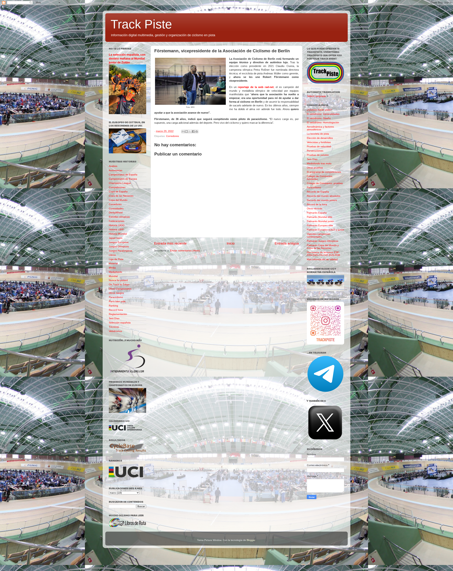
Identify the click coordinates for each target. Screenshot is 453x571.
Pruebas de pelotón (318, 155)
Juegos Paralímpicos (120, 250)
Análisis (113, 166)
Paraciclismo (116, 297)
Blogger (251, 540)
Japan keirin (115, 238)
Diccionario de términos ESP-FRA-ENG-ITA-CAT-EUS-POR (323, 254)
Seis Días (114, 318)
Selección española (120, 322)
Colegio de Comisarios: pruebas (325, 183)
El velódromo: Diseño (319, 118)
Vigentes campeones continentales (318, 235)
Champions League (120, 183)
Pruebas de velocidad (319, 146)
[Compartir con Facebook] (193, 131)
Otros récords (314, 208)
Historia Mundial (118, 233)
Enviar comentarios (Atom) (185, 250)
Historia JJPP (116, 229)
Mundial (113, 276)
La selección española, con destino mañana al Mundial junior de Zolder (127, 58)
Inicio (231, 243)
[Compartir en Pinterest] (196, 131)
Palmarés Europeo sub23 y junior (325, 229)
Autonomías (115, 170)
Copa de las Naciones (121, 196)
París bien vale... (118, 301)
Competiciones (117, 187)
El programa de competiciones (324, 172)
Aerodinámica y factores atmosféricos (320, 128)
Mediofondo (115, 272)
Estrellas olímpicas (119, 217)
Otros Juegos (116, 293)
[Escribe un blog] (186, 131)
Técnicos (114, 327)
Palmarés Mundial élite (319, 217)
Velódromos (115, 331)
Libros (112, 255)
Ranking (113, 305)
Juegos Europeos (118, 242)
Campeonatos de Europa (123, 179)
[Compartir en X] (190, 131)
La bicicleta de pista (318, 134)
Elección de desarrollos (320, 138)
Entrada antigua (287, 243)
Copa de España (118, 191)
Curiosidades (116, 208)
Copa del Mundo (118, 200)
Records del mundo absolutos (323, 196)
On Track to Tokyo (119, 284)
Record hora (116, 310)
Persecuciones (315, 150)
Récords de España (318, 191)
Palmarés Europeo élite (320, 225)
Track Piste (141, 24)
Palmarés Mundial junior (320, 221)
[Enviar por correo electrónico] (183, 131)
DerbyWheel (116, 212)
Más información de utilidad (322, 259)
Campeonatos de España (123, 174)
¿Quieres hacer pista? (319, 109)
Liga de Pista (116, 259)
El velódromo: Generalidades (323, 114)
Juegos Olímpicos (119, 246)
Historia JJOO (116, 225)
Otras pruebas (315, 167)
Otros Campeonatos (120, 288)
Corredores (172, 136)
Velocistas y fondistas (319, 142)
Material (113, 263)
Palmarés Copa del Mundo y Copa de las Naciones (323, 246)
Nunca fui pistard (118, 280)
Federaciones (116, 221)
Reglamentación (118, 314)
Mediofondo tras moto (319, 163)
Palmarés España (317, 212)
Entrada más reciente (170, 243)
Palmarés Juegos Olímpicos (322, 241)
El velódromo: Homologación (323, 122)
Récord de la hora (317, 204)
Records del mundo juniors (322, 200)
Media (112, 267)
